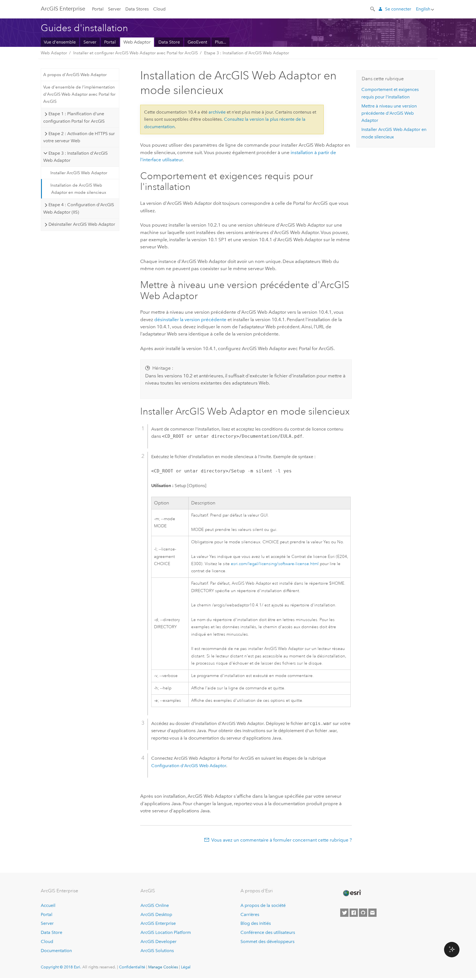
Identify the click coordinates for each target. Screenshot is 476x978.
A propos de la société (263, 905)
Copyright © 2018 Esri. (61, 967)
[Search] (373, 8)
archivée (217, 112)
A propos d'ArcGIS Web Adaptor (75, 74)
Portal (98, 9)
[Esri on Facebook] (354, 913)
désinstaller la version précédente (190, 319)
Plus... (220, 42)
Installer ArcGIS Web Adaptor (78, 172)
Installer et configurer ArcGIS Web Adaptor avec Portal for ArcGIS (135, 52)
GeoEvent (197, 42)
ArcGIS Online (154, 905)
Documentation (56, 950)
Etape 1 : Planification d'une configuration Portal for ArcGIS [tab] (74, 117)
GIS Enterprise (63, 8)
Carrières (249, 914)
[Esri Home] (351, 893)
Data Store (169, 42)
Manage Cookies (163, 967)
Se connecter (398, 9)
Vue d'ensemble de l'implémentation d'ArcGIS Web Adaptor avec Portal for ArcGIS (79, 94)
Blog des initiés (255, 923)
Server (114, 9)
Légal (186, 967)
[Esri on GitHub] (363, 913)
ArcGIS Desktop (156, 914)
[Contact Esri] (372, 913)
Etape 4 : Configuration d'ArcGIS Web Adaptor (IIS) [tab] (78, 208)
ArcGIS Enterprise (158, 923)
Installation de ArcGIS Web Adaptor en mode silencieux (78, 189)
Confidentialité (132, 967)
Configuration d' (188, 765)
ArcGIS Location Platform (165, 932)
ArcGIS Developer (158, 941)
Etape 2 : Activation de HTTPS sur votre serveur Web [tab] (79, 137)
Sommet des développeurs (267, 941)
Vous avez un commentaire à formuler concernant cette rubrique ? (281, 840)
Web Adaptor (137, 42)
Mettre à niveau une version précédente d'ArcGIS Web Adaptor (389, 113)
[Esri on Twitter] (344, 913)
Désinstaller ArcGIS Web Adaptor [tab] (81, 224)
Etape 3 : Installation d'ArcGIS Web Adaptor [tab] (75, 157)
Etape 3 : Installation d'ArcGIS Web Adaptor (246, 52)
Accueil (48, 905)
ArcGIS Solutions (157, 950)
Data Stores (137, 9)
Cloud (159, 9)
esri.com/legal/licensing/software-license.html (275, 563)
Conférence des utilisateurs (267, 932)
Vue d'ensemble (60, 42)
